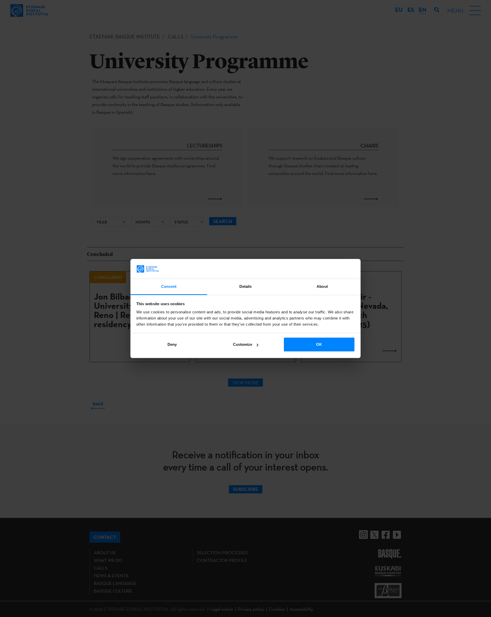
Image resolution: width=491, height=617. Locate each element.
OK (319, 344)
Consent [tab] (168, 286)
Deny (172, 344)
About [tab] (322, 286)
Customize (242, 344)
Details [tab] (245, 286)
